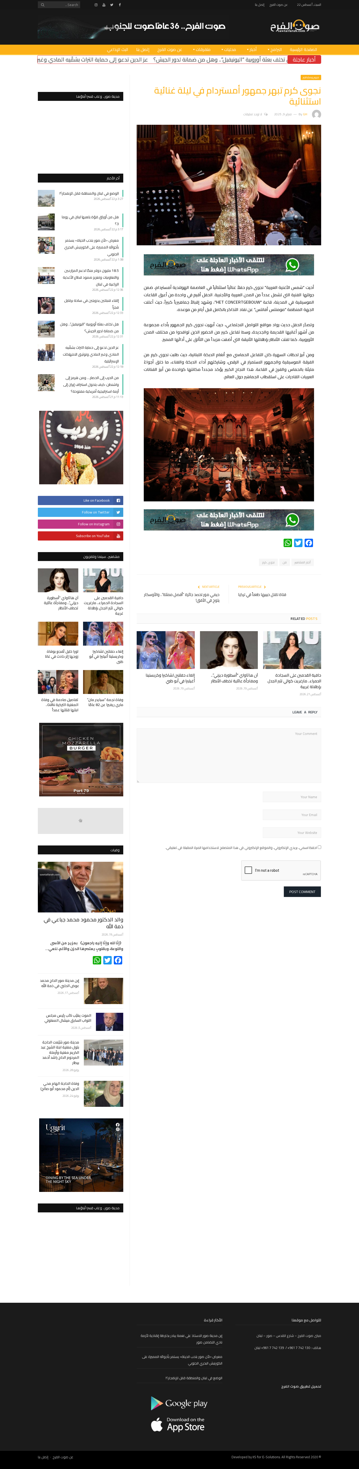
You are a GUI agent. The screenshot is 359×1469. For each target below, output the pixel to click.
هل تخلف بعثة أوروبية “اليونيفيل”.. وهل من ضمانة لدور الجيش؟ (89, 327)
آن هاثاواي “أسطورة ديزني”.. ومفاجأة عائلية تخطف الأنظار (234, 678)
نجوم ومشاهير (311, 77)
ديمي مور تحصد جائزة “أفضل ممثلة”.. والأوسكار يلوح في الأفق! (181, 597)
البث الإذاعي (117, 49)
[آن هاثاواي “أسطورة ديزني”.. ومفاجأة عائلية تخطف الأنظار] (229, 650)
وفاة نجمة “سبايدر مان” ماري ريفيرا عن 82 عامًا (105, 702)
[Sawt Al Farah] (295, 26)
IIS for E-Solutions (266, 1457)
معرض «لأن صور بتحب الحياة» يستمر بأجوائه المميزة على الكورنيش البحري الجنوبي (91, 247)
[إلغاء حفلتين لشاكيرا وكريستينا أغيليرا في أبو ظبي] (166, 650)
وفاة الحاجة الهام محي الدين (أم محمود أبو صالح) (59, 1086)
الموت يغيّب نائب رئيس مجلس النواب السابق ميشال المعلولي (67, 1018)
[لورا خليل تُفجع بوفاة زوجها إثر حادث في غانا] (58, 634)
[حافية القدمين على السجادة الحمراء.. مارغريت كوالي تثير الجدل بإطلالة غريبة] (292, 650)
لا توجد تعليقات (252, 114)
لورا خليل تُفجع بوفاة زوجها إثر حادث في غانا (61, 654)
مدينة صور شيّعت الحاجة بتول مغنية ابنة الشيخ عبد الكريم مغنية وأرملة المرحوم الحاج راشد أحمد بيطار (60, 1053)
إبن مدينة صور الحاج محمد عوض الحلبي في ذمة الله (59, 983)
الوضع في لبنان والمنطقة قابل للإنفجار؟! (89, 193)
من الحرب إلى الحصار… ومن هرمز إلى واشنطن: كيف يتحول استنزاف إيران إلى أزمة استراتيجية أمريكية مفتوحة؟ (91, 384)
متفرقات (203, 49)
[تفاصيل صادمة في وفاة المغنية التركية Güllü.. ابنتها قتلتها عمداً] (58, 682)
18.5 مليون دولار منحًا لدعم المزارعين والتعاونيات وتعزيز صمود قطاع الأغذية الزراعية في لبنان (91, 277)
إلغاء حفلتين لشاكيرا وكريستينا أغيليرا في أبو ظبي (170, 678)
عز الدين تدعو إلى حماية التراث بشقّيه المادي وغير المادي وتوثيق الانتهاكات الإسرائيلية (142, 59)
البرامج (276, 49)
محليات (230, 49)
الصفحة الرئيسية (303, 49)
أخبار (253, 49)
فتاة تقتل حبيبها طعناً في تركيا (262, 594)
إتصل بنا (259, 5)
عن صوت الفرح (279, 5)
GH (305, 114)
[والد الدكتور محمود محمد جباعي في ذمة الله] (80, 887)
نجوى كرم (268, 562)
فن (285, 562)
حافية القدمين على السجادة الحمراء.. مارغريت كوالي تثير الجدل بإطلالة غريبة (294, 681)
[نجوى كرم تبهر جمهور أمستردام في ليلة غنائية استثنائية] (229, 244)
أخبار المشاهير (303, 562)
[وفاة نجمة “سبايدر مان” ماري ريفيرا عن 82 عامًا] (103, 682)
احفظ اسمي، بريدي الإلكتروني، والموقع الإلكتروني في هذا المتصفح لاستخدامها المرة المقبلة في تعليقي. (241, 847)
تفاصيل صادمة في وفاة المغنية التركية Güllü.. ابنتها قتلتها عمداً (59, 704)
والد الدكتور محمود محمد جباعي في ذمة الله (83, 923)
